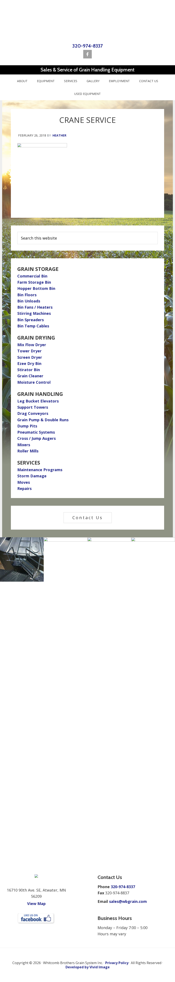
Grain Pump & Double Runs (43, 419)
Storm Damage (32, 475)
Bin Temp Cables (33, 325)
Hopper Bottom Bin (36, 288)
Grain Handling (40, 393)
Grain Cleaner (30, 375)
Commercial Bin (32, 276)
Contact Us (87, 517)
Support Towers (32, 407)
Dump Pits (27, 426)
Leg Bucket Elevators (38, 401)
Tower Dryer (29, 350)
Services (28, 462)
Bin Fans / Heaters (34, 307)
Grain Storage (37, 268)
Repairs (24, 488)
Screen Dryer (29, 357)
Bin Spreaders (30, 319)
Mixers (23, 444)
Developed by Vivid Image (88, 967)
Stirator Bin (28, 369)
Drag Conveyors (32, 413)
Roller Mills (27, 450)
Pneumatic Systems (36, 432)
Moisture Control (34, 382)
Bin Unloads (28, 301)
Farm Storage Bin (34, 282)
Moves (23, 482)
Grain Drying (36, 337)
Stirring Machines (34, 313)
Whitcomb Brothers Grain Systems (87, 21)
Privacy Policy (116, 962)
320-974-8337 (87, 46)
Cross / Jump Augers (36, 438)
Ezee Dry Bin (29, 363)
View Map (36, 903)
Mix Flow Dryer (31, 344)
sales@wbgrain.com (128, 901)
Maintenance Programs (39, 469)
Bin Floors (26, 294)
